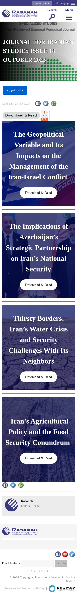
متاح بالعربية (15, 90)
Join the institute (42, 3)
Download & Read (38, 193)
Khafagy (39, 588)
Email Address (11, 563)
